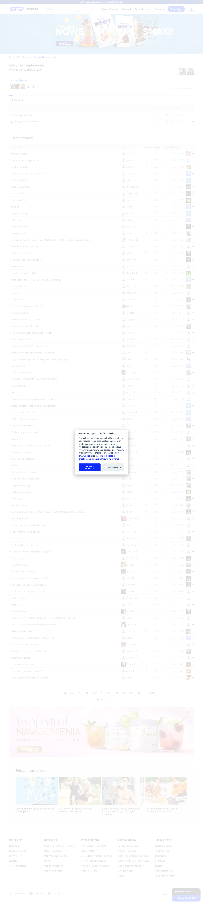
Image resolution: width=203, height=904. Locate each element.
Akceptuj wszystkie (89, 467)
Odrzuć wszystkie (113, 467)
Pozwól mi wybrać (110, 459)
